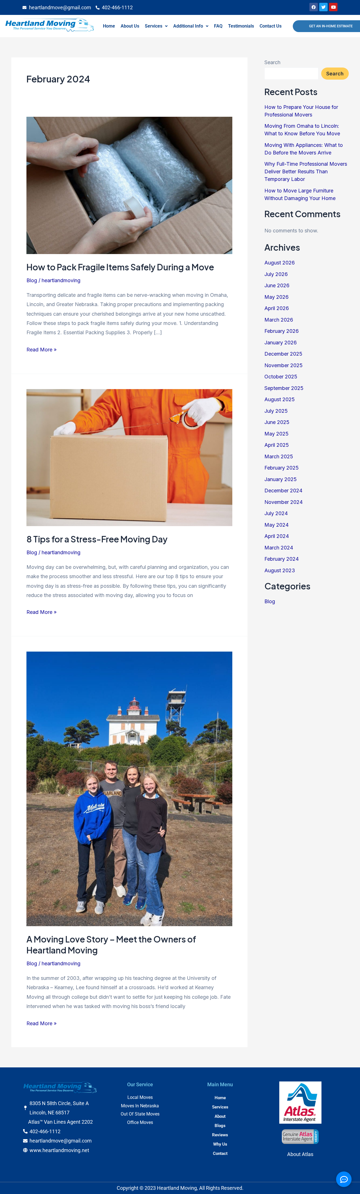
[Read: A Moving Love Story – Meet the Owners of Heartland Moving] (129, 788)
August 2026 (279, 263)
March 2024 (278, 548)
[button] (156, 26)
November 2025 (283, 365)
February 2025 (281, 468)
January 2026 (280, 342)
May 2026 (276, 297)
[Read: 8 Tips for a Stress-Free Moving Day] (129, 457)
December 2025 (283, 354)
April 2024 (276, 536)
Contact (220, 1153)
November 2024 (283, 502)
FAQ (218, 26)
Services (153, 26)
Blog (31, 280)
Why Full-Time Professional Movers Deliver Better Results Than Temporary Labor (305, 171)
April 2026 (276, 308)
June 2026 (276, 285)
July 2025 (276, 411)
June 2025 (276, 422)
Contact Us (271, 26)
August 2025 (279, 399)
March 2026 (278, 320)
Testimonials (241, 26)
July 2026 (276, 274)
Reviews (220, 1134)
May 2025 (276, 434)
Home (109, 26)
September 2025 (283, 388)
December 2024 (283, 490)
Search (272, 62)
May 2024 (276, 525)
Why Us (220, 1144)
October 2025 (280, 377)
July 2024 (276, 513)
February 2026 (281, 331)
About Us (130, 26)
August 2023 (279, 570)
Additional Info (188, 26)
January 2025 (280, 479)
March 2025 (278, 456)
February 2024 (281, 559)
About (220, 1116)
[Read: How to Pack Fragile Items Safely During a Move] (129, 185)
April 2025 (276, 445)
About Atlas (300, 1154)
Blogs (220, 1125)
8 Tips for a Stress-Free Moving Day (97, 539)
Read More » (41, 349)
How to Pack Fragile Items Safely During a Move (120, 267)
